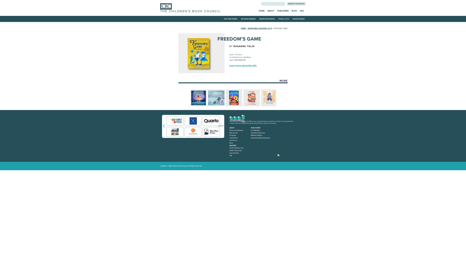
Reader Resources (267, 19)
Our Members (255, 130)
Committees (233, 138)
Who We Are (233, 133)
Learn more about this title (243, 65)
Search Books (299, 19)
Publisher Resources (258, 133)
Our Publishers (230, 19)
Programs (232, 135)
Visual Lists (283, 19)
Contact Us (233, 140)
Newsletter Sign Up (296, 4)
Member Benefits (256, 135)
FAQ (302, 10)
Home (262, 10)
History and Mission (236, 130)
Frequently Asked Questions (260, 138)
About (270, 10)
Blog (294, 10)
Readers (232, 145)
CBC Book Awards (248, 19)
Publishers (283, 10)
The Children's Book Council (190, 11)
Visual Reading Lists (236, 148)
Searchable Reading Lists (260, 28)
